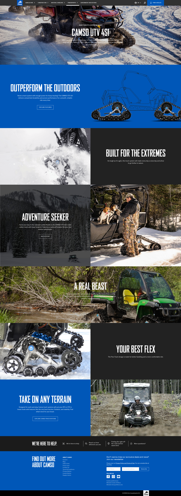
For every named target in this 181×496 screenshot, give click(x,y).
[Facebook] (108, 476)
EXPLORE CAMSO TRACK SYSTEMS (45, 418)
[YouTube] (118, 476)
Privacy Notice (67, 471)
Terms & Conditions (68, 469)
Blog (64, 461)
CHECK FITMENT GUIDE (90, 305)
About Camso (67, 457)
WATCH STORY (45, 236)
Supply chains (67, 475)
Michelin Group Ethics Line (115, 484)
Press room (66, 465)
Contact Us (66, 467)
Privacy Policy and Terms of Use (125, 463)
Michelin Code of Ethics (114, 482)
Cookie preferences (112, 481)
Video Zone (66, 463)
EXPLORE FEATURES (45, 107)
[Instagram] (113, 476)
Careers (65, 459)
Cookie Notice (67, 473)
